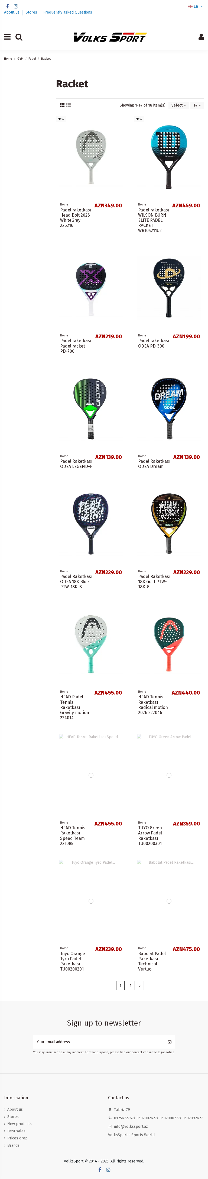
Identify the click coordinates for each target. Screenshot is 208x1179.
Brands (13, 1145)
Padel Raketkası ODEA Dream (154, 464)
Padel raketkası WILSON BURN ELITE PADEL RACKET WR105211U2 (153, 220)
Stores (32, 12)
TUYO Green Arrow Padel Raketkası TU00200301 (150, 835)
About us (12, 12)
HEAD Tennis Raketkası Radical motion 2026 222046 (153, 704)
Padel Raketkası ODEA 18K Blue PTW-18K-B (76, 581)
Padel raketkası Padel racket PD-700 (75, 346)
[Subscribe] (169, 1042)
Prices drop (17, 1138)
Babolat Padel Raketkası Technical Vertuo (152, 961)
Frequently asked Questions (67, 12)
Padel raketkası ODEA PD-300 (153, 343)
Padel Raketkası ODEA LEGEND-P (76, 464)
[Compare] (122, 124)
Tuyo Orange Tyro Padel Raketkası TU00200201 (72, 961)
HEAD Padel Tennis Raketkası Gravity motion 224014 (74, 707)
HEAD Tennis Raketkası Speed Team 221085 (72, 835)
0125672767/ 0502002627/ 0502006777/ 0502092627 (158, 1118)
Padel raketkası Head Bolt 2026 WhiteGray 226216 (75, 217)
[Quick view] (122, 134)
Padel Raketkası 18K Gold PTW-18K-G (154, 581)
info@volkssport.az (131, 1126)
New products (19, 1124)
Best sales (16, 1131)
